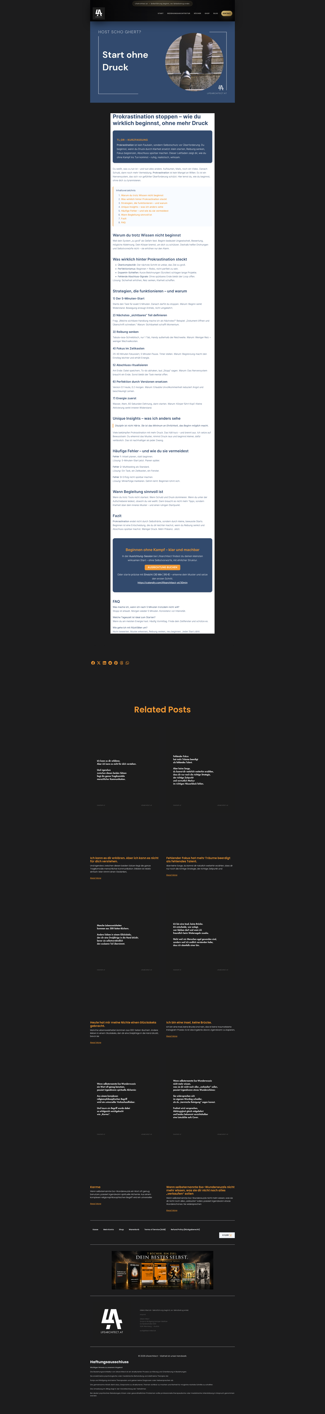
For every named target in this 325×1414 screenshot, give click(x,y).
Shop (207, 13)
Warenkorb (134, 1229)
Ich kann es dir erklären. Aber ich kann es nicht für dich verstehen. (124, 859)
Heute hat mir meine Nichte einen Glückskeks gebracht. (123, 1024)
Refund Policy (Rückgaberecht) (185, 1229)
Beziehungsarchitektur (178, 13)
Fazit (123, 218)
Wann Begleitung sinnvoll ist (136, 214)
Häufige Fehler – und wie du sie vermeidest (144, 210)
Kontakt (227, 13)
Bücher (197, 13)
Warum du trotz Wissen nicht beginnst (142, 195)
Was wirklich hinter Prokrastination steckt (144, 199)
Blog (215, 13)
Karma (95, 1187)
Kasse (95, 1229)
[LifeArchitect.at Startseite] (99, 13)
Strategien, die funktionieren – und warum (144, 203)
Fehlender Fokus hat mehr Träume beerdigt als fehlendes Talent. (198, 859)
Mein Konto (108, 1229)
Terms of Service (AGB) (155, 1229)
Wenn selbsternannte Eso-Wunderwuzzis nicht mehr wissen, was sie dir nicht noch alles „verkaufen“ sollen (200, 1190)
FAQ (123, 222)
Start (160, 13)
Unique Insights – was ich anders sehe (142, 207)
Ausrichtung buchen (162, 567)
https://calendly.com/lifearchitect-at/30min (163, 582)
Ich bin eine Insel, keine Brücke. (189, 1022)
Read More (95, 878)
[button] (93, 663)
